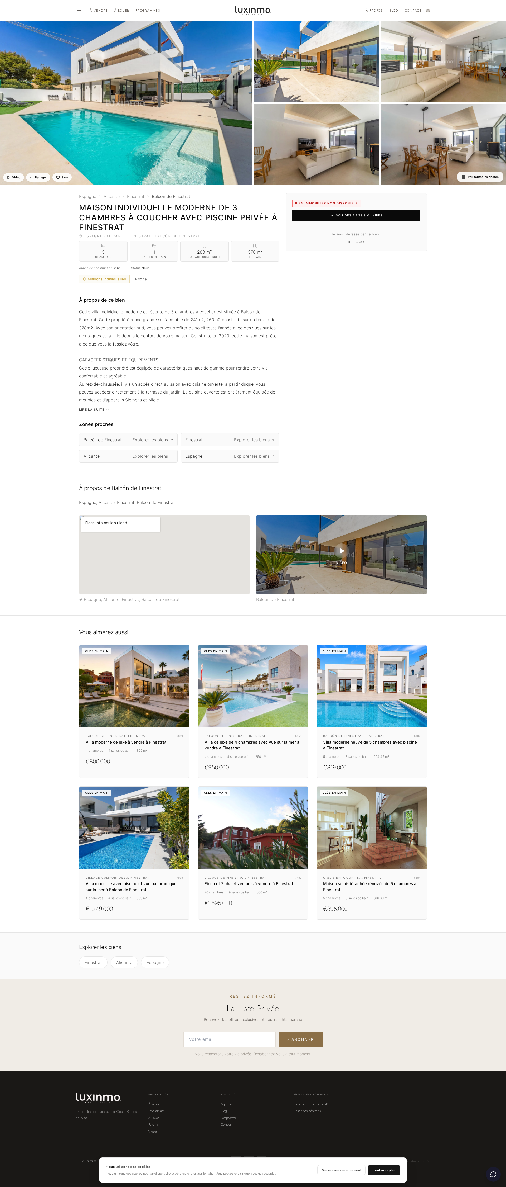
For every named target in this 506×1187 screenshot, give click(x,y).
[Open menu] (79, 10)
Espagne (155, 962)
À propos (374, 10)
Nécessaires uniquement (341, 1170)
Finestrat (93, 962)
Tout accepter (384, 1170)
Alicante (124, 962)
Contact (413, 10)
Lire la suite (92, 410)
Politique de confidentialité (311, 1104)
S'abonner (300, 1039)
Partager (41, 177)
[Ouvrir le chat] (493, 1174)
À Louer (121, 10)
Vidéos (152, 1131)
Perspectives (228, 1117)
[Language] (428, 10)
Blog (393, 10)
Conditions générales (307, 1111)
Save (64, 177)
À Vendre (99, 10)
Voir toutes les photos (483, 177)
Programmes (148, 10)
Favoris (153, 1124)
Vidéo (16, 177)
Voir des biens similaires (359, 215)
